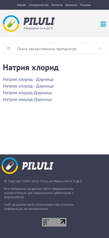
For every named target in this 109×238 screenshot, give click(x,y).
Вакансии (71, 5)
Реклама (85, 5)
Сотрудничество (38, 5)
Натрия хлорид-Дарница (27, 92)
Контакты (57, 5)
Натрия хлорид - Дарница (28, 79)
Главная (21, 5)
